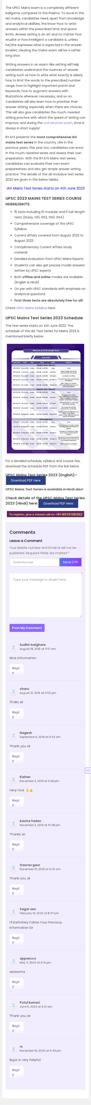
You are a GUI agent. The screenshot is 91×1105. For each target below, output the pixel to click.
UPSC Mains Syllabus (31, 308)
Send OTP (70, 562)
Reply (15, 669)
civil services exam (57, 123)
